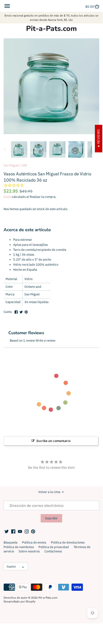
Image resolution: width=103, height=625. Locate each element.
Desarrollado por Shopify (19, 601)
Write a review (45, 340)
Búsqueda (10, 542)
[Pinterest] (33, 531)
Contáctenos (53, 551)
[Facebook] (13, 531)
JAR (24, 165)
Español (11, 566)
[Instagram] (27, 531)
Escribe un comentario (53, 441)
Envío (7, 197)
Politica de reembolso (19, 547)
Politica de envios (34, 542)
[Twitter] (7, 531)
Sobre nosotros (29, 551)
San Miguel (11, 165)
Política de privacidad (53, 547)
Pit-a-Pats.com (51, 28)
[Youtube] (20, 531)
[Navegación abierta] (7, 6)
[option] (19, 149)
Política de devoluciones (68, 542)
